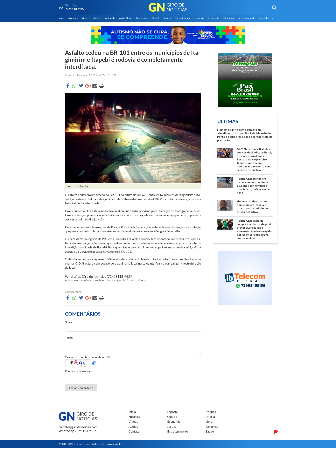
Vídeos (85, 18)
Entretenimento (247, 18)
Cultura (167, 18)
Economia (213, 18)
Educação (228, 18)
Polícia (210, 416)
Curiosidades (182, 18)
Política (211, 412)
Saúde (210, 431)
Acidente (110, 18)
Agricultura (125, 18)
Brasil (155, 18)
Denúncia (199, 18)
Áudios (97, 18)
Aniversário (142, 18)
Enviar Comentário (81, 387)
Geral (209, 421)
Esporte (263, 18)
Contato (134, 431)
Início (62, 18)
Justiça (171, 426)
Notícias (73, 18)
